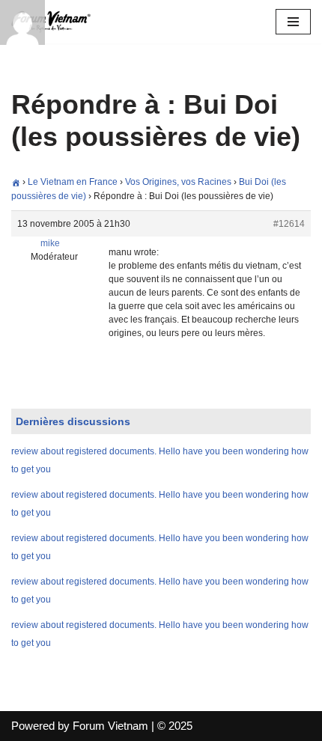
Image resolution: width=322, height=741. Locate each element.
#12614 (289, 224)
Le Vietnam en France (73, 182)
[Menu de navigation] (293, 21)
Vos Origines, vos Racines (178, 182)
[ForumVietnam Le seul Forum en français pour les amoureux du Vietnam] (56, 21)
